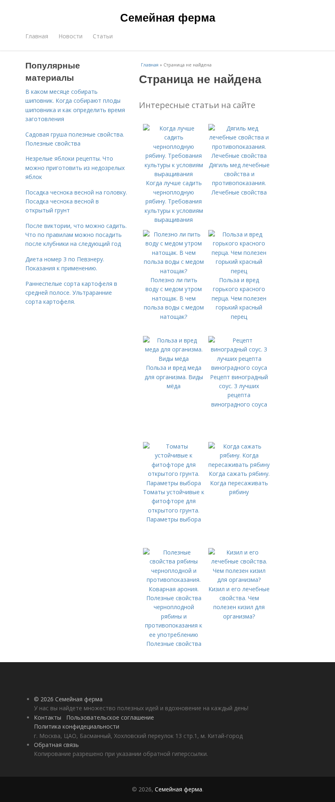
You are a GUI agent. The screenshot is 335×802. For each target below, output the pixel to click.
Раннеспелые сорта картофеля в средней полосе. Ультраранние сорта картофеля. (71, 293)
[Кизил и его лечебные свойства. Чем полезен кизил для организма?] (239, 579)
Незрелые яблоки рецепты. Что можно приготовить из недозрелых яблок (75, 168)
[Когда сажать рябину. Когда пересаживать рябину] (239, 464)
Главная (36, 36)
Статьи (103, 36)
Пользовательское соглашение (110, 717)
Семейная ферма (167, 17)
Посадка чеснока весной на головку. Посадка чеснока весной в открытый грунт (76, 201)
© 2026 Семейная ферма (68, 699)
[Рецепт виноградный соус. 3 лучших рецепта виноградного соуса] (239, 367)
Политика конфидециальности (76, 726)
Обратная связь (56, 745)
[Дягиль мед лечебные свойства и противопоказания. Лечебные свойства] (239, 155)
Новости (70, 36)
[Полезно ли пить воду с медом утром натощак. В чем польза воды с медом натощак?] (173, 271)
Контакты (47, 717)
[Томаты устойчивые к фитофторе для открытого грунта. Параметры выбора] (173, 483)
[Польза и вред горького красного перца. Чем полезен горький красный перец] (239, 271)
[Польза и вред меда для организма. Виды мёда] (173, 358)
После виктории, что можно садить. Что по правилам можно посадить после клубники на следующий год (76, 235)
